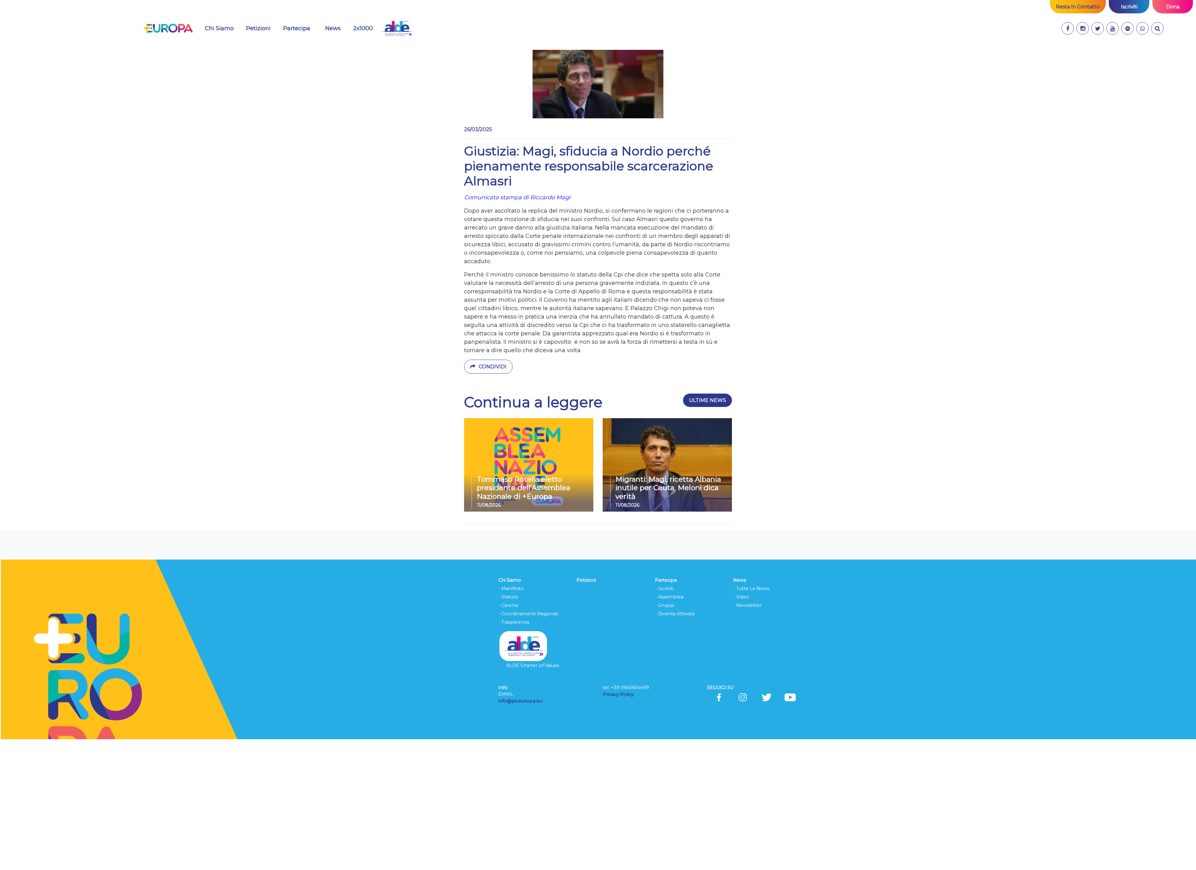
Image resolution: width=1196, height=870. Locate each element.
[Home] (168, 28)
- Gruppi (664, 605)
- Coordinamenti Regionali (528, 614)
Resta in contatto (1078, 7)
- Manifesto (511, 588)
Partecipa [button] (296, 28)
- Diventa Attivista (675, 614)
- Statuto (508, 597)
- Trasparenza (513, 622)
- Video (741, 597)
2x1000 (363, 28)
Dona (1172, 7)
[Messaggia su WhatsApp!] (1142, 28)
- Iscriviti (664, 588)
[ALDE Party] (396, 28)
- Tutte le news (751, 588)
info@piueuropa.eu (520, 701)
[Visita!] (1067, 28)
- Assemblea (669, 597)
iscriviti (1129, 7)
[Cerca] (1157, 28)
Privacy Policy (619, 694)
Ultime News (707, 400)
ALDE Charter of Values (532, 665)
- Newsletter (747, 605)
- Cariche (508, 605)
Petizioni (258, 28)
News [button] (336, 28)
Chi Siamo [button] (219, 28)
